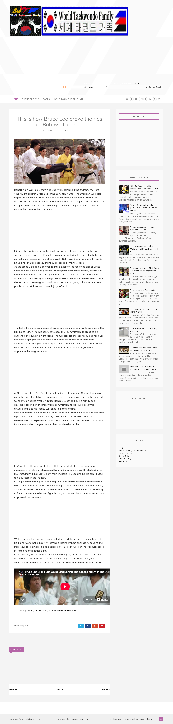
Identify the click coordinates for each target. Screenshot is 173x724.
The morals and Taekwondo (142, 290)
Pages (46, 99)
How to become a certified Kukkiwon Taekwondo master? (143, 368)
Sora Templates (124, 719)
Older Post (105, 689)
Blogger (136, 83)
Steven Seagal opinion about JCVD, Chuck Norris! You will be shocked (143, 208)
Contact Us (124, 456)
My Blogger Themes (144, 719)
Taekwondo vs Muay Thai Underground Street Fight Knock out (144, 249)
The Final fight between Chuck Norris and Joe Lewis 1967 (143, 349)
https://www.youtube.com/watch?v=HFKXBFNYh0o (47, 610)
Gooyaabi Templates (80, 719)
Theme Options (30, 99)
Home (15, 99)
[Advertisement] (112, 63)
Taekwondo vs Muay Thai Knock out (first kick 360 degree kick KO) (144, 271)
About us (123, 461)
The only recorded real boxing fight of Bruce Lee (143, 228)
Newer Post (14, 689)
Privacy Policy (125, 458)
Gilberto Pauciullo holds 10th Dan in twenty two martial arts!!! (144, 187)
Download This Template (69, 99)
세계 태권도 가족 (33, 719)
